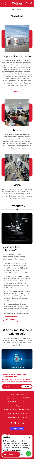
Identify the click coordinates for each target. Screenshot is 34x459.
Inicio (12, 9)
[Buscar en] (27, 3)
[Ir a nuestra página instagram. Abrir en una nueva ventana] (15, 423)
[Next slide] (24, 205)
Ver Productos (11, 319)
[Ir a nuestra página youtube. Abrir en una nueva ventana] (23, 423)
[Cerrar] (30, 437)
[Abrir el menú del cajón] (4, 3)
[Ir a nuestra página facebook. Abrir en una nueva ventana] (11, 423)
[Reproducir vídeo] (17, 359)
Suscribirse (26, 386)
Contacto (17, 91)
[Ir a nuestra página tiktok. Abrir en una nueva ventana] (19, 423)
